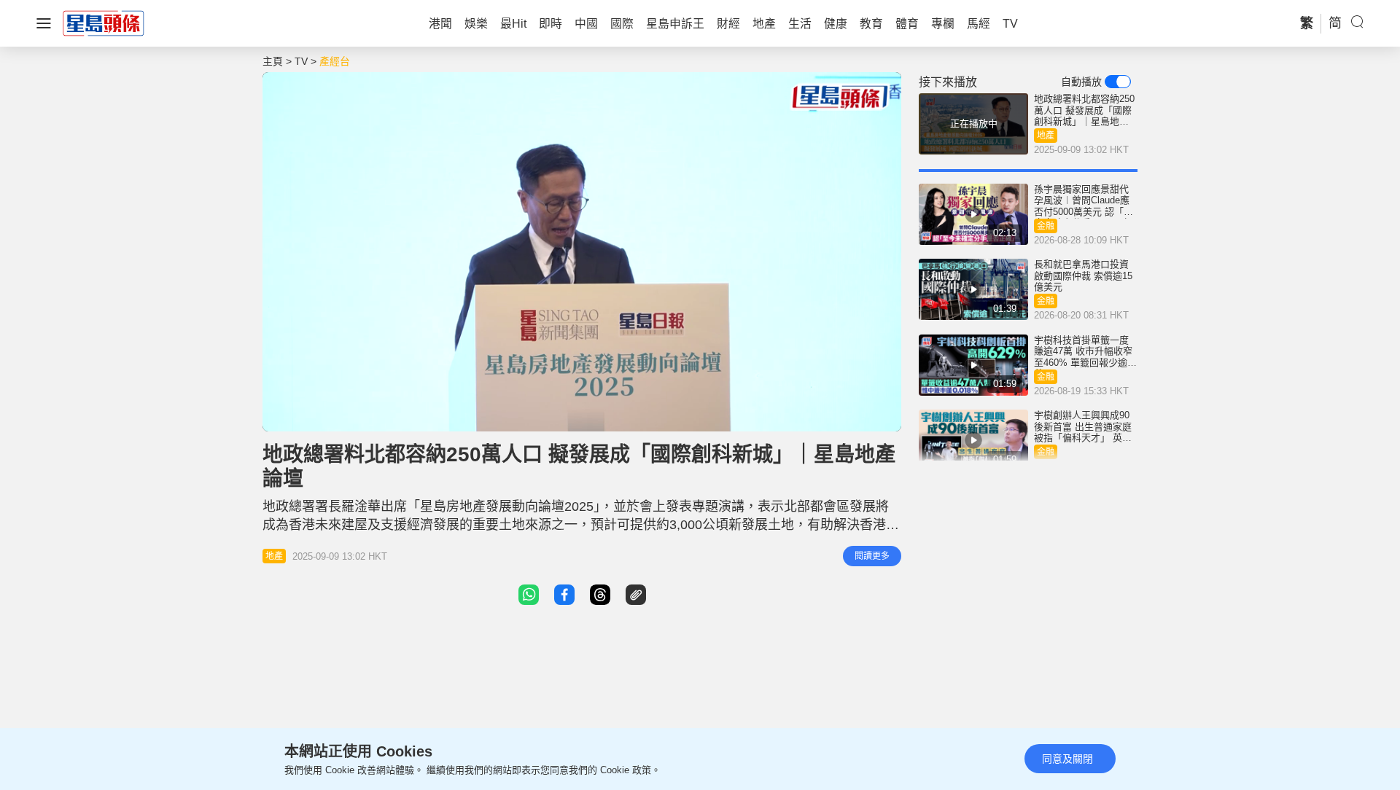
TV (301, 61)
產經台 (334, 61)
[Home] (103, 22)
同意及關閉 (1067, 758)
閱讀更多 (872, 556)
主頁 (272, 61)
